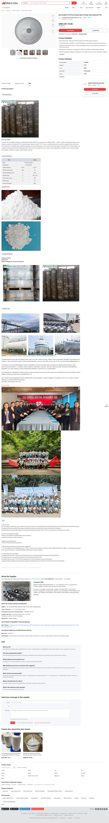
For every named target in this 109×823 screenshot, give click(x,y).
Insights (85, 813)
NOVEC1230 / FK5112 (33, 776)
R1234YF (83, 773)
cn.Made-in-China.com (68, 815)
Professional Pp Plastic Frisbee (55, 791)
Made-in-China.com (48, 815)
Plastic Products (16, 10)
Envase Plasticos (69, 791)
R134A (3, 770)
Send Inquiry (70, 30)
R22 (82, 770)
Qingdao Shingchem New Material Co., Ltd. (72, 17)
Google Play (14, 809)
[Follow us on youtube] (102, 809)
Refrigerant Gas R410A (27, 625)
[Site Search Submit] (74, 3)
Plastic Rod (5, 791)
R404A (3, 773)
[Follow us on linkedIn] (107, 809)
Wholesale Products (54, 813)
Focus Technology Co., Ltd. (44, 817)
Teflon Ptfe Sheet (67, 798)
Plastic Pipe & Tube (27, 791)
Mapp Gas (70, 625)
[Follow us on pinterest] (104, 809)
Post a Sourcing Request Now (42, 722)
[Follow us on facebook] (96, 809)
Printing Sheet (34, 798)
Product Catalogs (22, 767)
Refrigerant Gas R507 (38, 625)
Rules (106, 7)
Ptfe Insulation (57, 798)
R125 (2, 776)
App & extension (89, 7)
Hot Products (24, 813)
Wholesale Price (63, 813)
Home (2, 10)
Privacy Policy (77, 817)
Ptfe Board (91, 798)
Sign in (106, 4)
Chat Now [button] (96, 30)
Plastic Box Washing (39, 791)
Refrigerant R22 (59, 625)
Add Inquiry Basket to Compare (29, 58)
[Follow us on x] (98, 809)
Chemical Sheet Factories (22, 798)
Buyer (73, 7)
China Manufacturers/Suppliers (42, 813)
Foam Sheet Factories (46, 798)
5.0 (90, 85)
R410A (29, 770)
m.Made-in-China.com (58, 815)
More (2, 804)
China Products (32, 813)
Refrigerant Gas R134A (15, 625)
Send (13, 722)
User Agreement (62, 817)
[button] (70, 3)
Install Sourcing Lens (38, 809)
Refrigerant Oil (8, 626)
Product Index (80, 813)
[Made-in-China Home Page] (9, 3)
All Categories (6, 7)
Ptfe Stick (83, 798)
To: (9, 706)
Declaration (70, 817)
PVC (74, 625)
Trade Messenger (25, 809)
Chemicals (8, 10)
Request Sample (83, 34)
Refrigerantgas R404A (49, 625)
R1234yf (65, 625)
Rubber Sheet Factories (8, 798)
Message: (7, 710)
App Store (5, 809)
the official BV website (35, 579)
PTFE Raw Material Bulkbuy (9, 801)
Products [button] (25, 3)
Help (81, 7)
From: (8, 702)
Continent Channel (71, 813)
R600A (82, 776)
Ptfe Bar (76, 798)
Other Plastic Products (26, 10)
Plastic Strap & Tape (15, 791)
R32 (55, 770)
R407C (56, 773)
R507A (29, 773)
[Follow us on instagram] (100, 809)
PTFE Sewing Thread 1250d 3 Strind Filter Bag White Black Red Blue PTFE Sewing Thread (10, 755)
